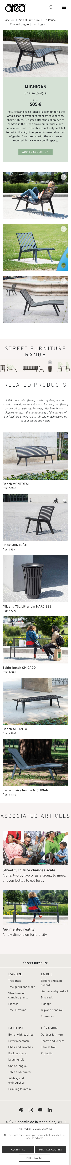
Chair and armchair (20, 1047)
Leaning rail (16, 1059)
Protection (47, 1053)
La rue (47, 974)
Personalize (34, 1158)
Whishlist (50, 7)
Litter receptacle (19, 1041)
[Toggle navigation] (64, 7)
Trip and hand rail (52, 1010)
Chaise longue (17, 1066)
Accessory (47, 1016)
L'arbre (15, 974)
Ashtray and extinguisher (16, 1080)
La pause (16, 1028)
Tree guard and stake (21, 987)
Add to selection (35, 151)
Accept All (18, 1149)
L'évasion (49, 1028)
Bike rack (47, 997)
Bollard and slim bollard (51, 983)
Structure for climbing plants (18, 995)
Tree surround (17, 1010)
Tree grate (14, 980)
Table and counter (20, 1072)
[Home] (15, 8)
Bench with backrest (21, 1034)
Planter (13, 1003)
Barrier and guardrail (54, 991)
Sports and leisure (52, 1041)
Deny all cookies (50, 1149)
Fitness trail (48, 1047)
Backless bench (18, 1053)
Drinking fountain (19, 1089)
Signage (46, 1003)
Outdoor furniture (52, 1034)
